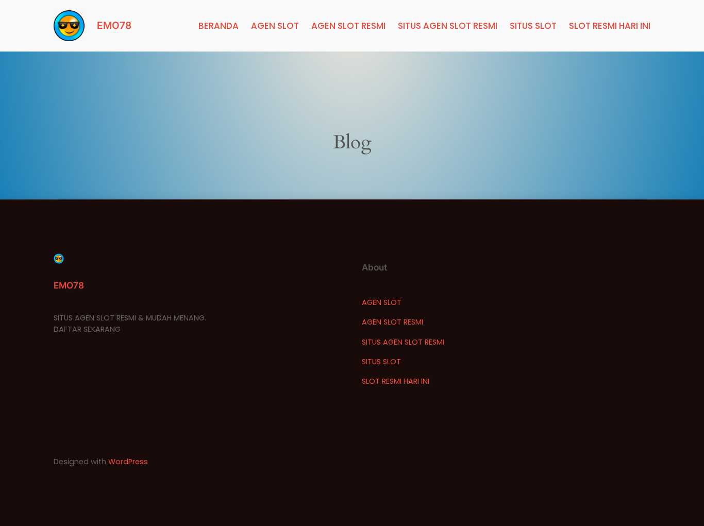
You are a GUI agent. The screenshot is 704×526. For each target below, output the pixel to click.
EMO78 (114, 25)
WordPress (128, 461)
